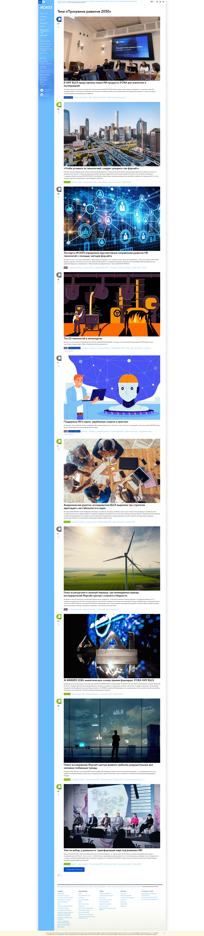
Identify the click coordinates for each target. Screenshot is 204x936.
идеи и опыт (84, 431)
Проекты (42, 26)
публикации (92, 348)
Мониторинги (102, 897)
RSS (43, 86)
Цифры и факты (60, 893)
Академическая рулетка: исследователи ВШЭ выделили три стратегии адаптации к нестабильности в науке (104, 506)
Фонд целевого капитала (63, 908)
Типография (123, 899)
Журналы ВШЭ (123, 904)
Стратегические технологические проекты (117, 97)
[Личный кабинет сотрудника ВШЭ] (160, 2)
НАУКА (101, 891)
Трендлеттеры (43, 53)
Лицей (80, 893)
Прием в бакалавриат (83, 899)
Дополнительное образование (85, 908)
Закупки (59, 904)
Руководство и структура (63, 895)
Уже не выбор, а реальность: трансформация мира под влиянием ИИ (103, 850)
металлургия (147, 348)
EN (153, 1)
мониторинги (85, 348)
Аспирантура (81, 906)
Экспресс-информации (46, 44)
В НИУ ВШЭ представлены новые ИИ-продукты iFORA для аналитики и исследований (105, 84)
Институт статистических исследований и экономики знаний (121, 886)
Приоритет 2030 (126, 182)
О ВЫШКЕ (60, 891)
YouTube (44, 84)
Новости (139, 886)
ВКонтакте (44, 80)
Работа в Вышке (60, 926)
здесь (128, 933)
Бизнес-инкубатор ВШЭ (83, 912)
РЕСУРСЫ (123, 891)
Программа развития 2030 (80, 97)
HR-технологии (113, 267)
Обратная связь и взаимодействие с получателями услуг (86, 917)
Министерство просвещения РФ (149, 897)
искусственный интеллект (145, 431)
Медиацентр (123, 901)
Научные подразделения (100, 886)
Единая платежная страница (63, 924)
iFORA (90, 97)
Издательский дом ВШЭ (125, 895)
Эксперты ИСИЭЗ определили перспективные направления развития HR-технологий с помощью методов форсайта (106, 254)
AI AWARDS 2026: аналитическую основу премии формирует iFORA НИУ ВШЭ (109, 680)
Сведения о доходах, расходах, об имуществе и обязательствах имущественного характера (65, 914)
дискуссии (74, 864)
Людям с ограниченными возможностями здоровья (63, 921)
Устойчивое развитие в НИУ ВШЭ (65, 897)
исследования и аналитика (75, 267)
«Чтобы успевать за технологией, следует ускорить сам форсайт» (101, 168)
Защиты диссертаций (104, 901)
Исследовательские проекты (106, 895)
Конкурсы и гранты (103, 906)
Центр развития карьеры (84, 910)
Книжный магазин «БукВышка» (127, 897)
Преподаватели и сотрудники (64, 899)
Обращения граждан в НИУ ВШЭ (65, 906)
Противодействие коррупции (64, 910)
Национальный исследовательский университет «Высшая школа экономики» (75, 886)
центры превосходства (112, 609)
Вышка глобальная (102, 182)
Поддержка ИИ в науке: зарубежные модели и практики (96, 421)
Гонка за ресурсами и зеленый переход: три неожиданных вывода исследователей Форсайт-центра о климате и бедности (101, 594)
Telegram (44, 77)
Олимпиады (81, 897)
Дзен (43, 82)
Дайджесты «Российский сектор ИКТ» (46, 49)
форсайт (144, 267)
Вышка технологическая (99, 97)
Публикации (43, 16)
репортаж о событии (77, 182)
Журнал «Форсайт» (45, 46)
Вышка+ (80, 901)
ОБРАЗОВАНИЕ (82, 891)
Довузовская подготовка (84, 895)
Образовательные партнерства (85, 914)
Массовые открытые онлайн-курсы (150, 899)
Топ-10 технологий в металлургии (83, 338)
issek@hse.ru (45, 61)
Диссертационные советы (105, 899)
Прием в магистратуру (83, 904)
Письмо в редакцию (46, 95)
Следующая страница (74, 869)
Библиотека (123, 893)
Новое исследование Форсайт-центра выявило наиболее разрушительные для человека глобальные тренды (108, 766)
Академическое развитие (105, 904)
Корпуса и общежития (62, 901)
